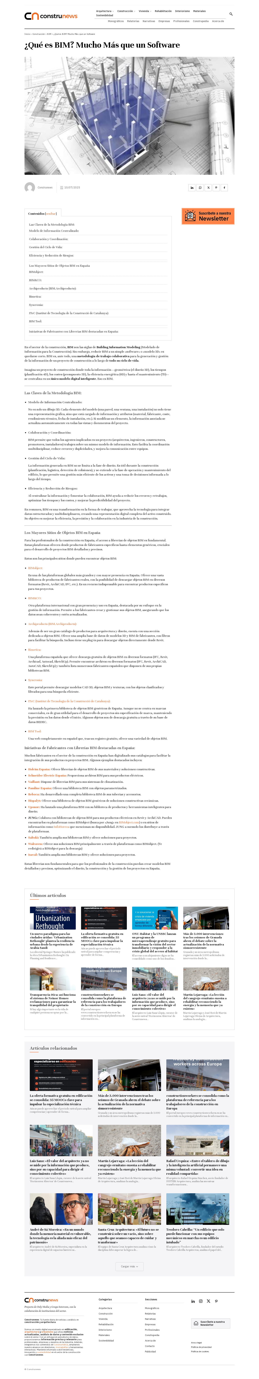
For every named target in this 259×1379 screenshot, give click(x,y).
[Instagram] (201, 1302)
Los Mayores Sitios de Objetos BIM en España (59, 266)
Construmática (61, 1344)
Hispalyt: (34, 801)
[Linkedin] (191, 187)
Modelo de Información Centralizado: (54, 231)
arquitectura (31, 1331)
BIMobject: (36, 272)
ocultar (51, 214)
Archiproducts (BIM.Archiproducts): (52, 288)
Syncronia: (36, 305)
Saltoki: (33, 837)
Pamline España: (40, 788)
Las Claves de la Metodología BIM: (52, 224)
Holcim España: (39, 769)
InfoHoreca (61, 827)
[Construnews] (30, 187)
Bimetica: (35, 296)
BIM (49, 34)
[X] (208, 187)
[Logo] (59, 1300)
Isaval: (33, 855)
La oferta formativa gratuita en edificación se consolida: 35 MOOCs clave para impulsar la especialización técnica (102, 939)
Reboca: (34, 794)
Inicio (27, 34)
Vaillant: (34, 782)
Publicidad (150, 1351)
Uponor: (34, 807)
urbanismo (47, 1331)
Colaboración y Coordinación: (48, 239)
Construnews (45, 187)
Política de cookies (200, 1351)
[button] (231, 13)
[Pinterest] (216, 187)
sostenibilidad (44, 1352)
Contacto (150, 1346)
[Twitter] (208, 1302)
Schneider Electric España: (47, 775)
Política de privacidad (201, 1347)
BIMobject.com (129, 822)
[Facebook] (224, 187)
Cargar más (128, 1266)
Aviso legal (196, 1342)
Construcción (38, 34)
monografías (62, 1347)
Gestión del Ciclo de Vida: (45, 247)
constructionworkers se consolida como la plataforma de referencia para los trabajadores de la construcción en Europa (103, 1000)
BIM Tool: (35, 321)
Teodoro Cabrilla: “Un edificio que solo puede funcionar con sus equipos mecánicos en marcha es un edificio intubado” (195, 1235)
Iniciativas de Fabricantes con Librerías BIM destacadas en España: (73, 331)
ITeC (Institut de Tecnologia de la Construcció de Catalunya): (69, 313)
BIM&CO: (35, 280)
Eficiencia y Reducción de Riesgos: (51, 255)
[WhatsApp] (200, 187)
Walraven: (35, 844)
